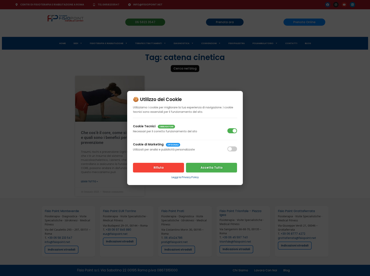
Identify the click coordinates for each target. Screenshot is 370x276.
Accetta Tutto (212, 168)
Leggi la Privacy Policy (185, 177)
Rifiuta (159, 168)
